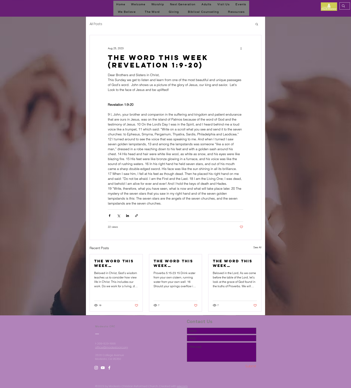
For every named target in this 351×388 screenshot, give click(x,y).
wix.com (182, 386)
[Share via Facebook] (109, 215)
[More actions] (241, 48)
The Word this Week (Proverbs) (232, 263)
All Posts (96, 24)
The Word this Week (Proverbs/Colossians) (115, 263)
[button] (256, 24)
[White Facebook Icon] (109, 367)
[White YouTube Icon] (102, 367)
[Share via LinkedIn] (127, 215)
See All (257, 247)
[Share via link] (136, 215)
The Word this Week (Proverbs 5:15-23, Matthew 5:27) (175, 263)
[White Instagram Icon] (96, 367)
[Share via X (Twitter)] (118, 215)
